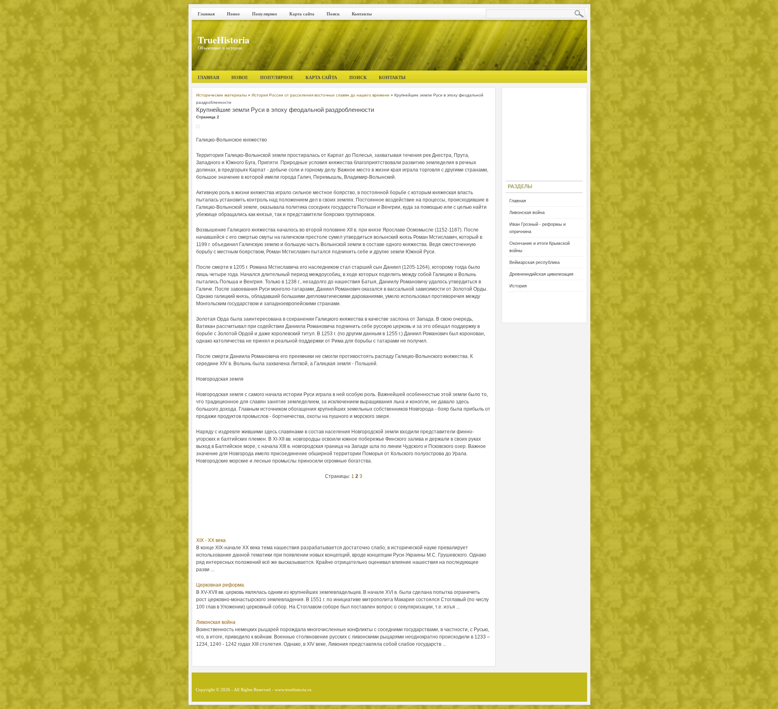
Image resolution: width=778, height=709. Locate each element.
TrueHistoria (224, 40)
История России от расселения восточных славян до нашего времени (320, 95)
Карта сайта (301, 13)
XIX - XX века (211, 540)
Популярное (264, 13)
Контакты (362, 13)
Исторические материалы (221, 95)
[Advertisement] (343, 510)
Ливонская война (215, 622)
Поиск (333, 13)
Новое (233, 13)
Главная (206, 13)
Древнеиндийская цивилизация (541, 274)
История (518, 285)
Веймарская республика (534, 262)
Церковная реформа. (220, 585)
